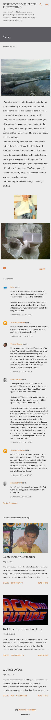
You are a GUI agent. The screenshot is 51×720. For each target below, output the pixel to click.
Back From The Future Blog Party (22, 629)
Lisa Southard (16, 379)
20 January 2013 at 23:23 (21, 336)
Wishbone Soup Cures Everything (19, 5)
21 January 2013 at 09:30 (21, 442)
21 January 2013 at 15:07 (21, 475)
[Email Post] (4, 269)
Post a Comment (10, 503)
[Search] (40, 4)
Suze (12, 287)
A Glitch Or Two (13, 669)
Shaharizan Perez (17, 322)
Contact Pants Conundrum (19, 557)
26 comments (17, 655)
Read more (43, 583)
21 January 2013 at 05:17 (21, 371)
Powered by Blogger (27, 710)
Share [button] (42, 269)
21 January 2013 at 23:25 (21, 496)
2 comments (17, 583)
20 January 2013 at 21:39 (21, 314)
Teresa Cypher (16, 344)
